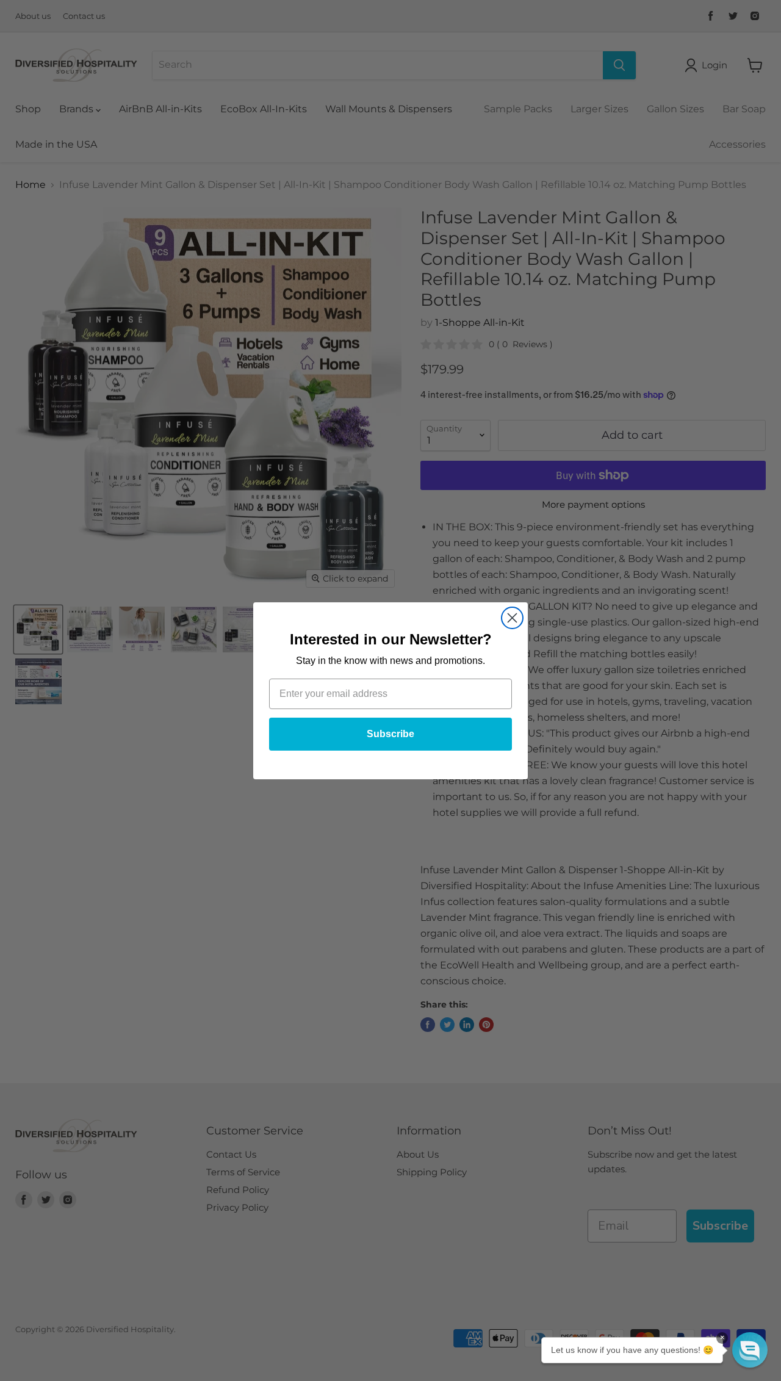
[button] (750, 1350)
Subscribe (390, 734)
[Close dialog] (512, 618)
